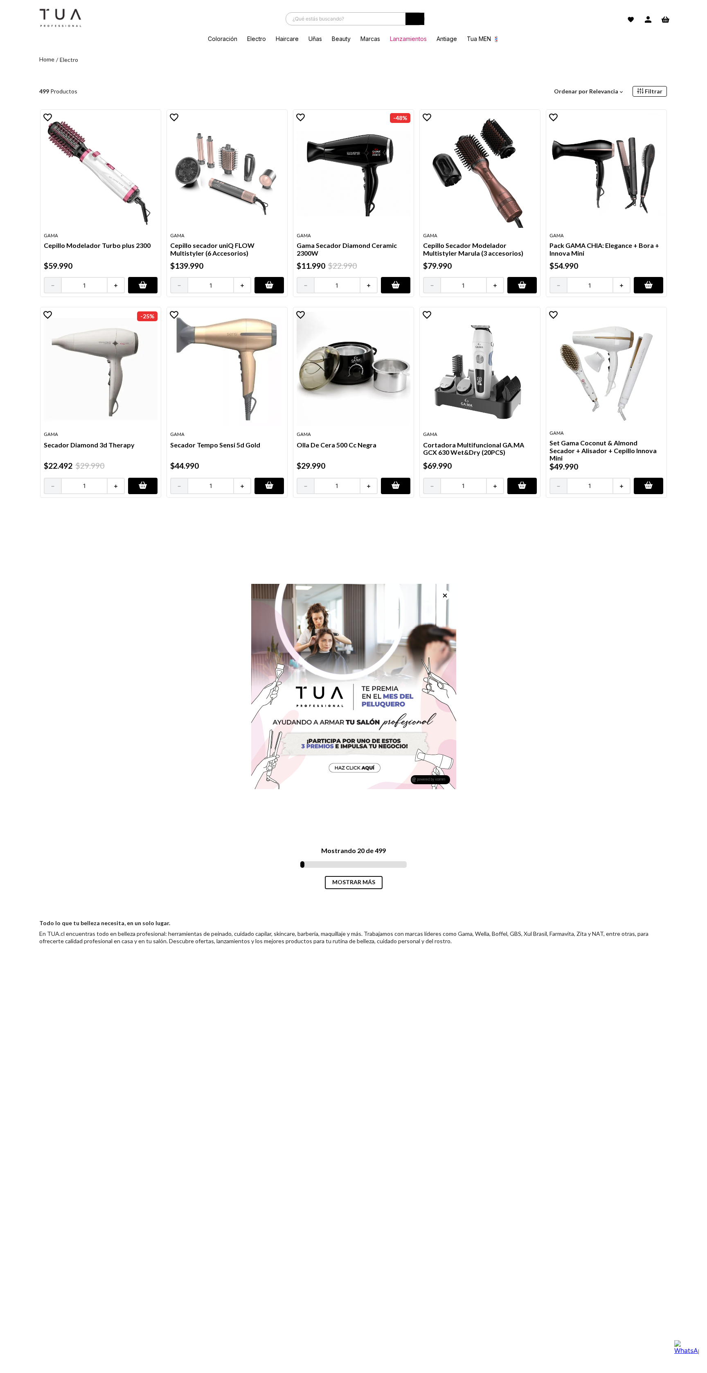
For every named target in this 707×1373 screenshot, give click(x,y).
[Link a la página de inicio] (47, 60)
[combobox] (355, 18)
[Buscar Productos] (414, 21)
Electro (69, 59)
